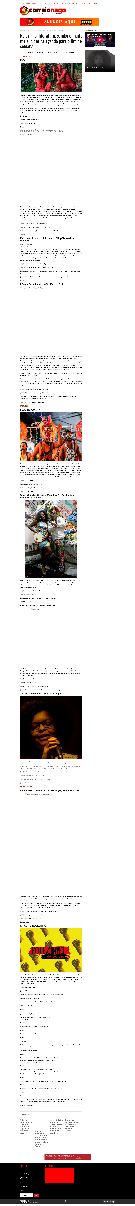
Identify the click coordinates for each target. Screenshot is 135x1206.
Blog (22, 3)
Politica (40, 3)
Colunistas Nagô (25, 1174)
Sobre (22, 1190)
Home (21, 30)
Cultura (47, 3)
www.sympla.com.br (61, 690)
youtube (113, 1201)
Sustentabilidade (93, 3)
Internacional (73, 3)
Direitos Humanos (31, 3)
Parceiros (23, 1183)
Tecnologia (82, 3)
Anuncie (22, 1170)
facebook (107, 1201)
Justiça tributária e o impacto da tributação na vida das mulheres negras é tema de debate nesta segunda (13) (56, 1126)
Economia (55, 3)
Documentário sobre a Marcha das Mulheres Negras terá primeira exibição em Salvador (71, 1125)
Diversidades (63, 3)
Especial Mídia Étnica (24, 1178)
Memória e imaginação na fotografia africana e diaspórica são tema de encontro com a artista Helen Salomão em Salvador (41, 1138)
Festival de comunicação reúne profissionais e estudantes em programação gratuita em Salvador (26, 1126)
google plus (110, 1201)
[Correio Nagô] (43, 10)
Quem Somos (24, 1186)
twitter (104, 1201)
